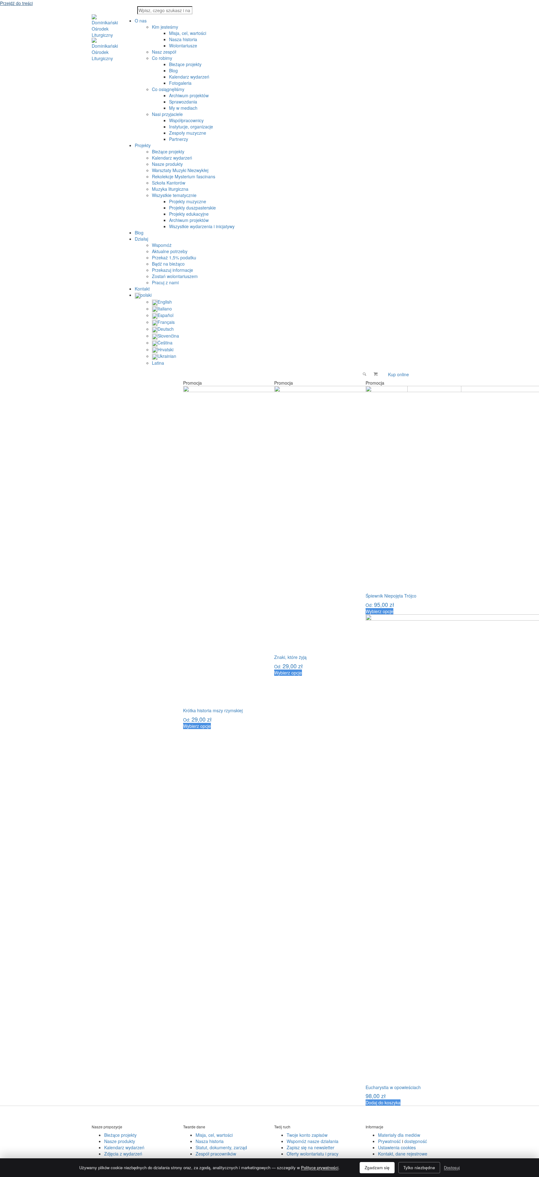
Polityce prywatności (319, 1167)
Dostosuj (452, 1167)
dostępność (415, 1141)
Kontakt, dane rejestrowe (402, 1154)
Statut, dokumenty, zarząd (221, 1147)
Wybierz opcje (197, 726)
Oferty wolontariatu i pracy (312, 1154)
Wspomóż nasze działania (312, 1141)
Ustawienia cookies (397, 1147)
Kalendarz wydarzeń (124, 1147)
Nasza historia (210, 1141)
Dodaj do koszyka (383, 1102)
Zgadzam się (377, 1167)
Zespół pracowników (216, 1154)
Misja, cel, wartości (214, 1135)
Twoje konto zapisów (307, 1135)
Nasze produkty (119, 1141)
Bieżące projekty (120, 1135)
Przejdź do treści (16, 3)
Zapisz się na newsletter (310, 1147)
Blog (139, 232)
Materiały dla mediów (399, 1135)
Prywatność (389, 1141)
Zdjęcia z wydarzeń (123, 1154)
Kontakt (142, 289)
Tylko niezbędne (419, 1167)
